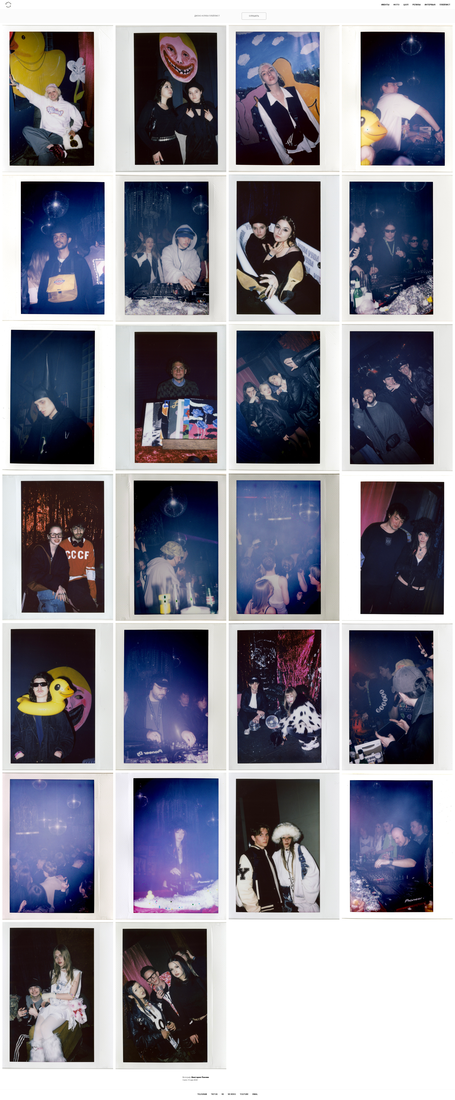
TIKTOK (214, 1094)
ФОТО (396, 5)
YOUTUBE (244, 1094)
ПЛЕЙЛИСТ (445, 5)
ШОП (405, 5)
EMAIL (255, 1094)
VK (223, 1094)
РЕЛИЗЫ (416, 5)
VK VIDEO (232, 1094)
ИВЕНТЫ (385, 5)
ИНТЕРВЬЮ (430, 5)
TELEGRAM (202, 1094)
